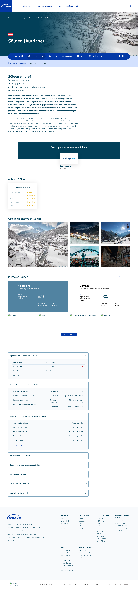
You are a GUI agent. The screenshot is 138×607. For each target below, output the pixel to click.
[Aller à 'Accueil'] (6, 6)
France (81, 523)
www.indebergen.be (66, 558)
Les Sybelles (118, 531)
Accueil (10, 18)
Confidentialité (67, 584)
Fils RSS (81, 558)
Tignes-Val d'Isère (120, 523)
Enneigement (65, 523)
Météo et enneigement (44, 6)
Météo (54, 56)
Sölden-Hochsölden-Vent (36, 18)
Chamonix (100, 518)
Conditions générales (45, 584)
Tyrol (24, 18)
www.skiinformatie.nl (67, 565)
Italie (80, 526)
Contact (95, 584)
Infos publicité (86, 584)
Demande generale (84, 553)
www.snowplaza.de (66, 553)
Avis (77, 6)
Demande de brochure (85, 555)
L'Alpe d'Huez (101, 541)
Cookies (77, 584)
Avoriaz (99, 533)
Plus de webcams (69, 334)
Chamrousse (101, 536)
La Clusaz (100, 526)
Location (68, 56)
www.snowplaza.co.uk (67, 555)
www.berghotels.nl (66, 563)
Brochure (42, 63)
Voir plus (19, 445)
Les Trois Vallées (120, 521)
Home (62, 518)
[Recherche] (129, 6)
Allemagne (82, 521)
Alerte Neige (82, 550)
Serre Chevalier (101, 538)
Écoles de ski (97, 56)
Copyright (57, 584)
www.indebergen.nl (66, 560)
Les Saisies (100, 528)
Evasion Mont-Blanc (121, 528)
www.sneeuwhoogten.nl (67, 570)
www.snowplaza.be (66, 550)
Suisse (81, 528)
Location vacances (66, 526)
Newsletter (69, 6)
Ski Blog (63, 528)
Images (33, 63)
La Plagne (100, 531)
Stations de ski (26, 6)
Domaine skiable (17, 56)
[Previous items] (10, 56)
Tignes (99, 523)
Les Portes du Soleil (121, 526)
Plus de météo (123, 277)
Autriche (17, 18)
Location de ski (117, 56)
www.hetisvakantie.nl (67, 568)
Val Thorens (100, 521)
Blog (59, 6)
